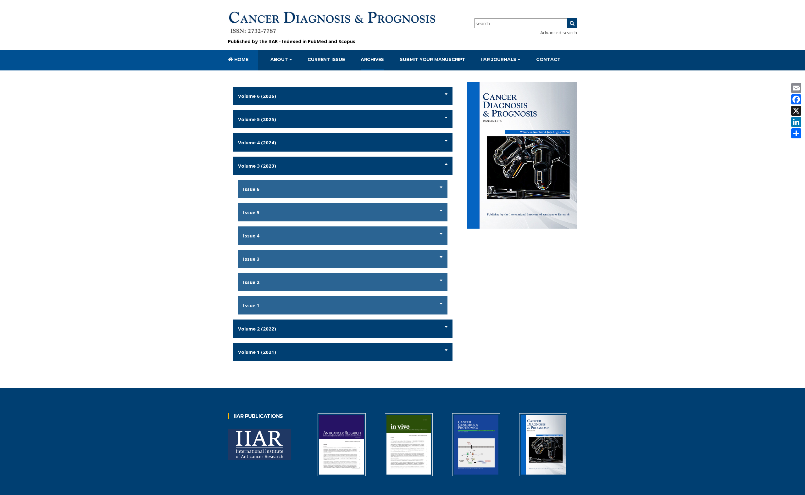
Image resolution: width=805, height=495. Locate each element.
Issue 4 (251, 235)
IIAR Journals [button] (499, 59)
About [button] (279, 59)
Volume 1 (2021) (257, 352)
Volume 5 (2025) (257, 119)
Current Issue (326, 59)
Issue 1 (251, 305)
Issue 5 (251, 212)
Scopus (346, 41)
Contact (548, 59)
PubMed (317, 41)
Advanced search (558, 32)
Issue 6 (251, 189)
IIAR (273, 41)
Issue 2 (251, 282)
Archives (372, 59)
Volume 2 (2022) (257, 328)
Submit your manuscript (432, 59)
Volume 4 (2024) (257, 142)
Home (240, 59)
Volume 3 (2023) (257, 166)
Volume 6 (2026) (257, 96)
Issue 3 (251, 259)
